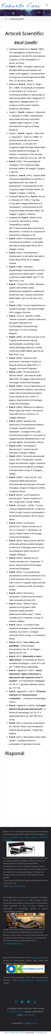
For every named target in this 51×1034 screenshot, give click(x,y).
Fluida (24, 1023)
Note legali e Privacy (15, 1011)
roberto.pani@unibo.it (17, 886)
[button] (21, 5)
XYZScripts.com (41, 1033)
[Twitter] (22, 1002)
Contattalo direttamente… (13, 943)
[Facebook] (16, 1002)
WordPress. (34, 1023)
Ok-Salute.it (36, 958)
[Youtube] (34, 1002)
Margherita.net (41, 980)
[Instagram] (28, 1002)
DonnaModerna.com (26, 980)
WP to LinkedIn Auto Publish (14, 1033)
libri (26, 900)
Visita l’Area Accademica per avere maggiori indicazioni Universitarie (25, 837)
